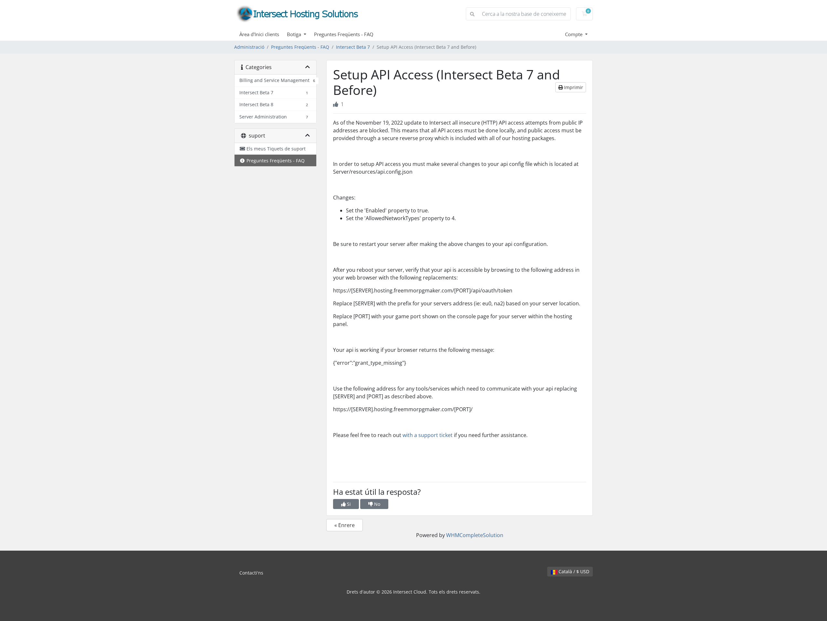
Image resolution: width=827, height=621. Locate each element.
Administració (249, 47)
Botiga (294, 34)
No (376, 504)
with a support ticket (428, 435)
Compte (574, 34)
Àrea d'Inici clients (259, 34)
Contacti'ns (251, 573)
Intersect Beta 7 (353, 47)
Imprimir (573, 87)
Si (348, 504)
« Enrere (344, 525)
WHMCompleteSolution (474, 535)
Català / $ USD (573, 571)
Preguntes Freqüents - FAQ (343, 34)
